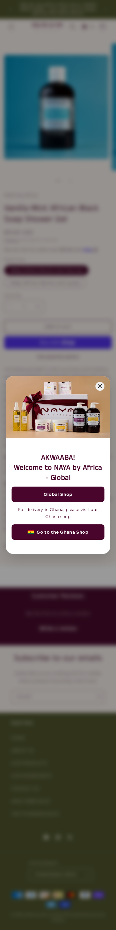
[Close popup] (99, 386)
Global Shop (58, 494)
